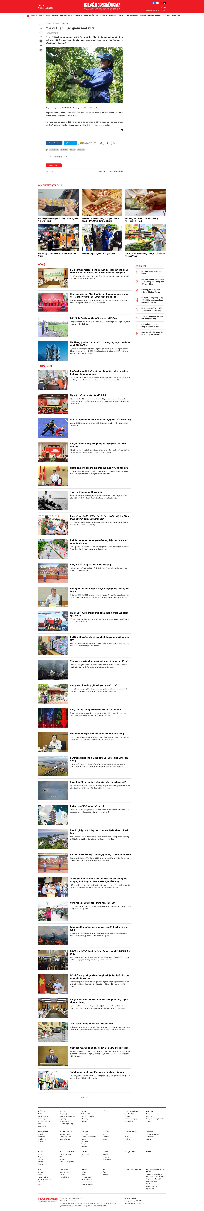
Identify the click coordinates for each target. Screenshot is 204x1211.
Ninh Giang (64, 149)
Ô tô (104, 1172)
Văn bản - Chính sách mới (154, 1174)
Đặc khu (127, 1139)
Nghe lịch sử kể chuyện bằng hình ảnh (88, 395)
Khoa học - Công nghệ (131, 1119)
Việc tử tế (84, 1121)
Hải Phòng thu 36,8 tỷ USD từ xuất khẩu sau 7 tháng (57, 254)
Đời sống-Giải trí (86, 1177)
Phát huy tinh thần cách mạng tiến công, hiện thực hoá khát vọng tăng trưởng (98, 541)
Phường (127, 1136)
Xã (125, 1134)
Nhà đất (40, 1134)
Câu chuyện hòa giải (152, 1181)
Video (148, 10)
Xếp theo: (102, 171)
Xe (104, 1169)
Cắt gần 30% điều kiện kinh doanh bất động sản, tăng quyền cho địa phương (99, 1001)
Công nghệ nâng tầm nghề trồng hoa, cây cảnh (92, 903)
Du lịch (105, 1152)
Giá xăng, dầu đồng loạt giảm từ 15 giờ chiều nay (151, 291)
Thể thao (142, 15)
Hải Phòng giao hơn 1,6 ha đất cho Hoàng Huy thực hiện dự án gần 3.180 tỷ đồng (100, 343)
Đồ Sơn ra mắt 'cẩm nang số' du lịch (87, 806)
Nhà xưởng (41, 1136)
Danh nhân (63, 1159)
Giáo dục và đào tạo (131, 1114)
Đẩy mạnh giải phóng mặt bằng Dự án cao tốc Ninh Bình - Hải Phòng (99, 759)
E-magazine (155, 10)
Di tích (62, 1157)
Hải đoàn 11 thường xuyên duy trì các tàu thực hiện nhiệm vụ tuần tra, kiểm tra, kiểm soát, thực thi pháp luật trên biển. (99, 620)
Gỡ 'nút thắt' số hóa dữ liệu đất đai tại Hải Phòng (93, 318)
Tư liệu (105, 1139)
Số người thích (118, 171)
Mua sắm (41, 1159)
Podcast (163, 10)
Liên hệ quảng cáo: (130, 1203)
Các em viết (85, 1141)
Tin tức (40, 1114)
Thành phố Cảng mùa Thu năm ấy (86, 492)
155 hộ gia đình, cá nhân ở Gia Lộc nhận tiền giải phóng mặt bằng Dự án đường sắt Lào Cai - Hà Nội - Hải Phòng (98, 880)
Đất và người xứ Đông (163, 15)
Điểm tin (83, 1172)
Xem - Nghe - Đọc (65, 1139)
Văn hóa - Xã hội (43, 1177)
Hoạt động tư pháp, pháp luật (155, 1176)
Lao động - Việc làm (87, 1116)
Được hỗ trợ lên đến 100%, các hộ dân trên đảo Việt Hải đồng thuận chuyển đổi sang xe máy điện (99, 517)
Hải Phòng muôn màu (44, 1179)
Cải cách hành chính (44, 1121)
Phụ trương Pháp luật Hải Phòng (155, 1170)
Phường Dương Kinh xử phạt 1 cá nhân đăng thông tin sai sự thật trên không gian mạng (99, 372)
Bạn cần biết (150, 1189)
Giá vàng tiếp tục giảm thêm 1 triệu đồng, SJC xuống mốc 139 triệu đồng (152, 281)
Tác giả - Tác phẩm (65, 1136)
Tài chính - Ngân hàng (66, 1123)
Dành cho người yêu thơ (88, 1136)
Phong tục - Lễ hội (65, 1154)
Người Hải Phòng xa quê (67, 1161)
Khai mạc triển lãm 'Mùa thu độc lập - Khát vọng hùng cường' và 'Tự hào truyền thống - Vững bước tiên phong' (99, 295)
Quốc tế (120, 15)
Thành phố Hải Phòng (152, 1134)
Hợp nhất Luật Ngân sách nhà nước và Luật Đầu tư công (97, 733)
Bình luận (106, 1136)
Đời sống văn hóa (65, 1134)
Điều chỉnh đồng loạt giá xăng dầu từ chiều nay (150, 325)
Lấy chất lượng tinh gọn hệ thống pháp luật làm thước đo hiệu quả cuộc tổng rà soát (99, 976)
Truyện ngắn (85, 1134)
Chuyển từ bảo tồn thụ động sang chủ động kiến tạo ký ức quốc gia (98, 445)
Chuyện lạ (106, 1157)
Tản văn (83, 1139)
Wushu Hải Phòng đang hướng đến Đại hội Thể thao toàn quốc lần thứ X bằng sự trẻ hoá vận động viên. (99, 424)
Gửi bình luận (53, 165)
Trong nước (149, 1136)
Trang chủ (49, 23)
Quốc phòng (42, 1126)
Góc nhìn (55, 15)
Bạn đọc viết (85, 1154)
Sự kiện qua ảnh (130, 1152)
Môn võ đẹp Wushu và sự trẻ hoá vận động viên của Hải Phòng (100, 419)
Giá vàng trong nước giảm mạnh (151, 272)
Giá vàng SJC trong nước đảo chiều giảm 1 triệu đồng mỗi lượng (144, 219)
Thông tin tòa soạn (130, 1198)
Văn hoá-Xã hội (64, 1177)
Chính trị (34, 15)
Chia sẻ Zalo (71, 143)
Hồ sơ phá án (150, 1116)
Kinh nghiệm (107, 1159)
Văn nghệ (112, 15)
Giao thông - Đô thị (65, 1121)
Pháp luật (79, 15)
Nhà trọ (40, 1141)
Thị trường (65, 23)
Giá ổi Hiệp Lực (54, 149)
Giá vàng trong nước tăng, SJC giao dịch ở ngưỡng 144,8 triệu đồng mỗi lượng (100, 219)
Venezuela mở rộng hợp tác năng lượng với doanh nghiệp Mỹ (99, 661)
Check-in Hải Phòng (87, 1179)
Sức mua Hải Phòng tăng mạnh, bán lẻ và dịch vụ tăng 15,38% (145, 254)
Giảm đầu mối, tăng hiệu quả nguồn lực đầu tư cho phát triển (99, 1048)
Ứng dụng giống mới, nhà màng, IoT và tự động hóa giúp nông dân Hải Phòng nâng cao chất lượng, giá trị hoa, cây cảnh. (100, 908)
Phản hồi (84, 1157)
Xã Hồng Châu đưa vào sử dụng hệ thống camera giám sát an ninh (99, 638)
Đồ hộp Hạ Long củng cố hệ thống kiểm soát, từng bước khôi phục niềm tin (152, 300)
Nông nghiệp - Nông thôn (67, 1116)
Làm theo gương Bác (44, 1119)
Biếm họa (84, 1146)
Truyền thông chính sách (153, 1179)
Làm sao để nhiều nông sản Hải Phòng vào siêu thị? (152, 333)
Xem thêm (84, 1097)
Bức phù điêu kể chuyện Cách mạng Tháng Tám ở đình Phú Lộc (100, 854)
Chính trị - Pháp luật (65, 1172)
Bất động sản (89, 15)
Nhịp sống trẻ (42, 1157)
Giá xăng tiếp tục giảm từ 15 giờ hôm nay (99, 253)
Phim (39, 1184)
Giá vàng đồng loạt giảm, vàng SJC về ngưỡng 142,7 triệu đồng (58, 219)
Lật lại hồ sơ (41, 1182)
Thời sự (83, 1174)
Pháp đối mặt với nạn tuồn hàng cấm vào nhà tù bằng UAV (98, 782)
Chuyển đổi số (129, 1121)
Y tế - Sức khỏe (86, 1114)
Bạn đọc (175, 15)
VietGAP (72, 149)
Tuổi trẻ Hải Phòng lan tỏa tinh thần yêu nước (91, 1023)
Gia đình (40, 1154)
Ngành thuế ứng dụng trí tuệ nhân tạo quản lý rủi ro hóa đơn (99, 468)
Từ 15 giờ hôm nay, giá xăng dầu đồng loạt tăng (152, 317)
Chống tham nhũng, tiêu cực (154, 1119)
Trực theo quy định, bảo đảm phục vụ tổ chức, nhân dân (97, 1072)
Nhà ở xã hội (42, 1139)
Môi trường (84, 1119)
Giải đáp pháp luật (151, 1186)
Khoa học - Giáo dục (67, 15)
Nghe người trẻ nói (87, 1184)
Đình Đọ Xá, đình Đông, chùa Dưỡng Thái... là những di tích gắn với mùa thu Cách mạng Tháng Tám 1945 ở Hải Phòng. (98, 569)
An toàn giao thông (87, 1182)
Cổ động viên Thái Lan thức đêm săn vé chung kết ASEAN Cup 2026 (100, 952)
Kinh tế (41, 15)
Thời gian (109, 171)
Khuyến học (128, 1116)
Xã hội (48, 15)
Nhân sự (40, 1123)
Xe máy (105, 1174)
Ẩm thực (40, 1161)
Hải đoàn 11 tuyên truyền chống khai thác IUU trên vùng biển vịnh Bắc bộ (99, 614)
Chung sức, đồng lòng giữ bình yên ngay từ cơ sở (93, 685)
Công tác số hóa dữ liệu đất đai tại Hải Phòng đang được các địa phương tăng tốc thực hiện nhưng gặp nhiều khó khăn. (100, 323)
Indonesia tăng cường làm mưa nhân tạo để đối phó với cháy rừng (99, 928)
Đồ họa (148, 1152)
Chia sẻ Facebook (55, 143)
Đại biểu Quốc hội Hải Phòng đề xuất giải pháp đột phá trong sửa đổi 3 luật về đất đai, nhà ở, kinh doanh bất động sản (99, 271)
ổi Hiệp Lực (81, 149)
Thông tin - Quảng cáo (133, 1169)
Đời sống (150, 15)
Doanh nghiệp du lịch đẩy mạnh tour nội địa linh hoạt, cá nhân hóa (99, 831)
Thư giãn (84, 1144)
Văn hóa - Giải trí (102, 15)
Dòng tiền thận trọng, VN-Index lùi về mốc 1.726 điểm (95, 709)
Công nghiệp (64, 1114)
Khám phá (106, 1154)
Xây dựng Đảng (43, 1116)
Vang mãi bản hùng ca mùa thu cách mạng (90, 564)
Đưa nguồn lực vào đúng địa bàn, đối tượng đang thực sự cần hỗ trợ (99, 590)
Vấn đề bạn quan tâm (152, 1184)
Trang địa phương (131, 15)
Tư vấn (148, 1121)
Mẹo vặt (40, 1164)
